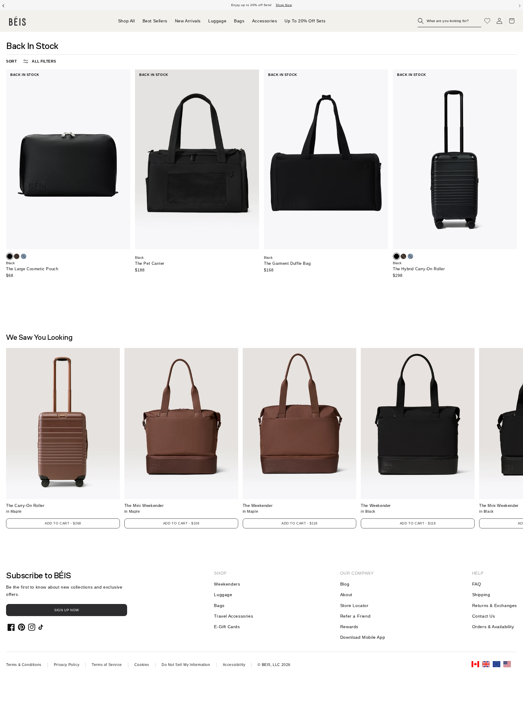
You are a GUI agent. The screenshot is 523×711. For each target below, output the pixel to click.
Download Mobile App (362, 637)
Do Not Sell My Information (186, 665)
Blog (344, 584)
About (346, 594)
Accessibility (234, 665)
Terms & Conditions (23, 665)
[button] (449, 21)
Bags (219, 605)
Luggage (223, 594)
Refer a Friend (355, 616)
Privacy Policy (66, 665)
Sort (11, 61)
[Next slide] (519, 5)
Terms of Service (107, 665)
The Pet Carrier (149, 263)
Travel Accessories (233, 616)
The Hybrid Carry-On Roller (419, 269)
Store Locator (354, 605)
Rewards (349, 626)
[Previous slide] (3, 5)
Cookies (141, 665)
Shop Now (284, 5)
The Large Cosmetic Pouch (32, 269)
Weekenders (227, 584)
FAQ (476, 584)
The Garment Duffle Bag (287, 263)
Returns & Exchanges (494, 605)
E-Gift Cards (227, 626)
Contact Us (483, 616)
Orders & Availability (493, 626)
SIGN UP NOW (66, 610)
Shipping (481, 594)
